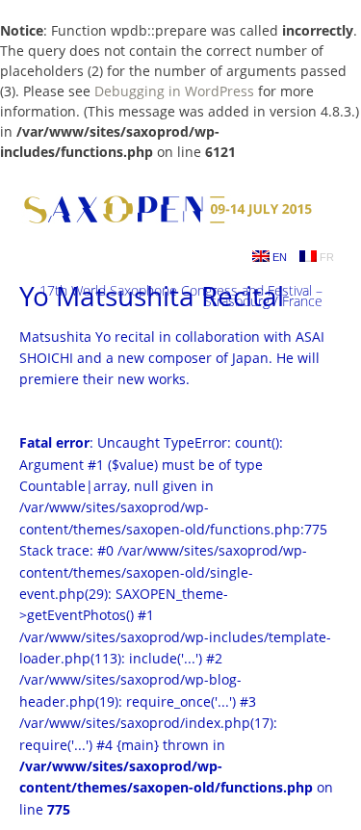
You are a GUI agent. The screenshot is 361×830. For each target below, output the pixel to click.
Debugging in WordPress (174, 91)
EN (278, 257)
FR (325, 257)
